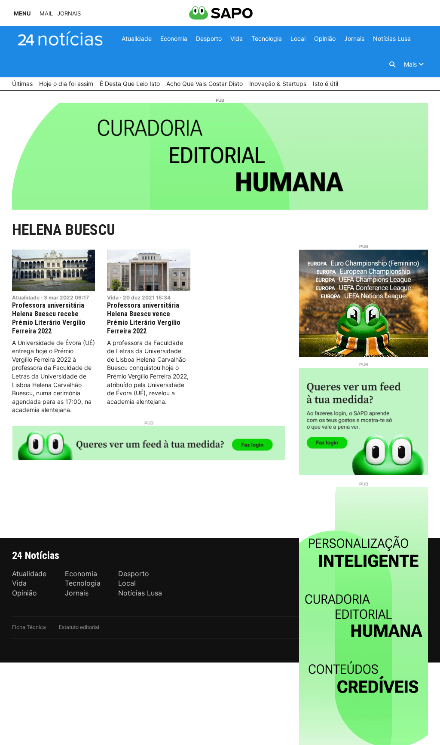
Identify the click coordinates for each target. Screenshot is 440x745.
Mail (46, 13)
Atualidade (26, 297)
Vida (113, 297)
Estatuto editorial (79, 627)
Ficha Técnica (29, 627)
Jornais (69, 13)
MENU (22, 13)
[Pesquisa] (392, 64)
